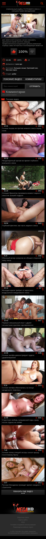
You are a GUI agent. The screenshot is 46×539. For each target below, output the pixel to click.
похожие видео (12, 79)
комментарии (33, 79)
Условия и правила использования (23, 525)
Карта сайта (23, 520)
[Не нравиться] (32, 51)
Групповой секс (32, 68)
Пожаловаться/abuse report (23, 527)
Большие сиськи (20, 68)
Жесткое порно (11, 70)
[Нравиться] (14, 51)
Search (42, 3)
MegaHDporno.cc (30, 4)
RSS (23, 522)
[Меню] (4, 4)
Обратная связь (23, 517)
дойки (14, 74)
